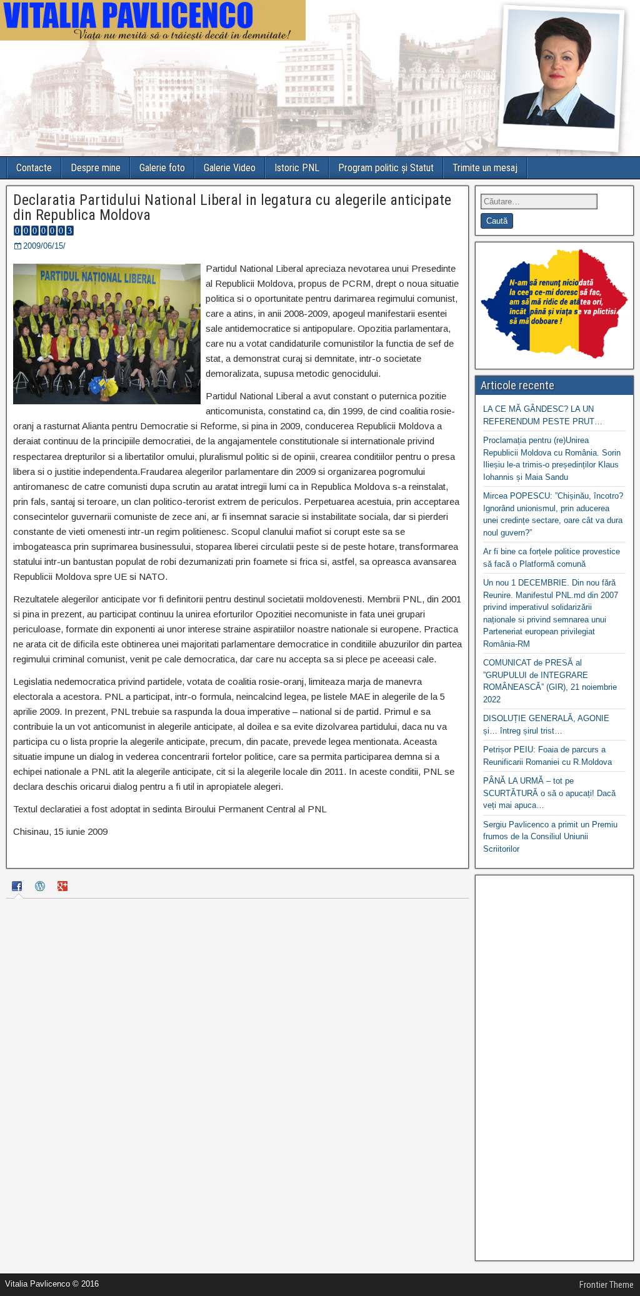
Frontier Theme (606, 1284)
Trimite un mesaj (485, 168)
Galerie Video (230, 168)
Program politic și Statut (386, 168)
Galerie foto (162, 168)
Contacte (34, 168)
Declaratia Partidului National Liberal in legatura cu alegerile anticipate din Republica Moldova (232, 207)
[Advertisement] (554, 1067)
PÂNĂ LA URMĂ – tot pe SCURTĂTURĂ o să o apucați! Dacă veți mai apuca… (549, 793)
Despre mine (96, 168)
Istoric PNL (296, 168)
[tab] (18, 888)
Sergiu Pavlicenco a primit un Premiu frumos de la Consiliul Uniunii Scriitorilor (550, 837)
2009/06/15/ (44, 246)
